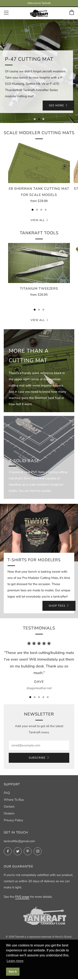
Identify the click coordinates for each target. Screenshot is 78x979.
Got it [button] (13, 971)
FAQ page (22, 897)
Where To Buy (14, 800)
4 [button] (46, 210)
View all (38, 220)
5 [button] (48, 697)
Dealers (9, 813)
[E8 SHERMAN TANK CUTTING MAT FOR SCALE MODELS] (39, 163)
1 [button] (35, 119)
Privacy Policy (13, 820)
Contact (9, 806)
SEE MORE (56, 105)
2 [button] (39, 119)
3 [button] (43, 119)
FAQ (7, 793)
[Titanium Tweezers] (39, 263)
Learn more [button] (15, 961)
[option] (39, 71)
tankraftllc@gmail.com (19, 841)
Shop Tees (57, 606)
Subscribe (37, 758)
